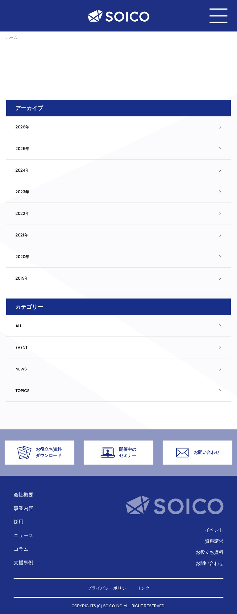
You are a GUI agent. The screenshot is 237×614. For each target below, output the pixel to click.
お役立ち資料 (209, 552)
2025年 (22, 149)
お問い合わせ (209, 563)
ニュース (23, 535)
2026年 (22, 127)
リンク (143, 588)
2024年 (22, 170)
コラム (21, 549)
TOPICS (22, 391)
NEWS (21, 369)
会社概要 (23, 494)
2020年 (22, 257)
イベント (214, 530)
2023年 (22, 192)
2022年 (22, 213)
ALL (18, 326)
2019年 (21, 278)
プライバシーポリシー (109, 588)
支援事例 (23, 562)
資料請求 (214, 541)
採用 (18, 521)
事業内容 (23, 508)
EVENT (21, 347)
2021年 (21, 235)
